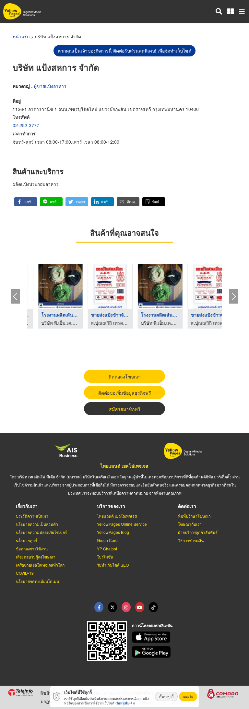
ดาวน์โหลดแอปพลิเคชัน (152, 625)
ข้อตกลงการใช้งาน (32, 548)
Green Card (107, 540)
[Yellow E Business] (98, 607)
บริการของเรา (111, 506)
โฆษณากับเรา (190, 524)
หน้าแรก (21, 36)
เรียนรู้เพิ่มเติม (125, 703)
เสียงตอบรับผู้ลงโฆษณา (35, 556)
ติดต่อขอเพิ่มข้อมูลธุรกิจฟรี (124, 393)
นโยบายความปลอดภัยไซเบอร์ (41, 532)
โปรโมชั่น (105, 556)
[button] (25, 201)
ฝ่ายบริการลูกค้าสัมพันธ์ (198, 532)
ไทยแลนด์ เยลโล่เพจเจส (124, 466)
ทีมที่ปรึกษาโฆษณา (194, 516)
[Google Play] (187, 652)
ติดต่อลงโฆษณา (125, 376)
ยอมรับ (188, 696)
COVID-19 (25, 573)
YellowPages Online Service (122, 524)
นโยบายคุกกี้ (26, 540)
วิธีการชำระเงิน (191, 540)
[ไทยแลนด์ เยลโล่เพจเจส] (112, 607)
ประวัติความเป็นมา (32, 516)
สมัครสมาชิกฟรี (124, 409)
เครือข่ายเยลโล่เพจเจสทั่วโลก (40, 565)
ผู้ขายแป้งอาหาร (50, 86)
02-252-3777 (26, 125)
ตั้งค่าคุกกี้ (166, 696)
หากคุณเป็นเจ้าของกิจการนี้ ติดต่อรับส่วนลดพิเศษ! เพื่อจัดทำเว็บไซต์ (124, 50)
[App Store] (187, 637)
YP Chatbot (107, 548)
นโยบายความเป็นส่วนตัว (37, 524)
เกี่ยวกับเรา (27, 506)
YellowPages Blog (113, 532)
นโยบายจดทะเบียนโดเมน (37, 581)
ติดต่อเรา (187, 506)
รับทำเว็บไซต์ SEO (113, 565)
